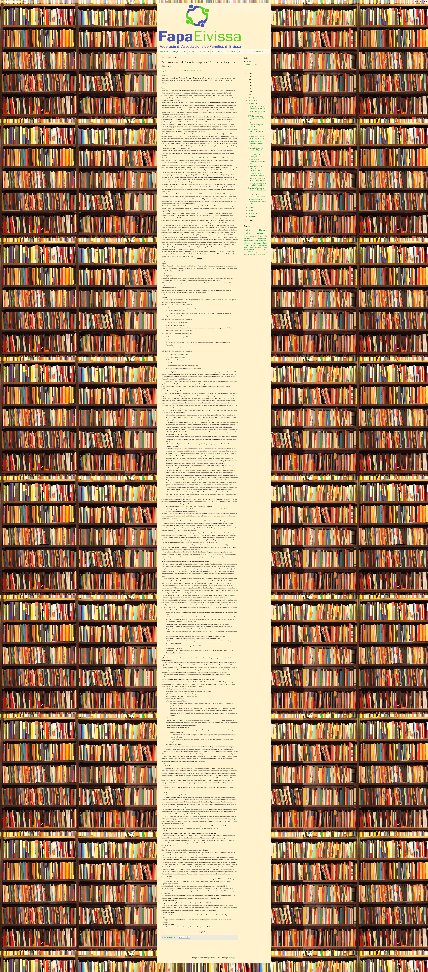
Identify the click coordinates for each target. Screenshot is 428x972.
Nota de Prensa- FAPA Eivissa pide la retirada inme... (256, 131)
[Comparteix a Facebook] (186, 937)
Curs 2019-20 (217, 51)
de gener (251, 216)
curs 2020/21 (249, 247)
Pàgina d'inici (164, 51)
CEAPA (248, 62)
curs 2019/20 (248, 252)
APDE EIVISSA (251, 64)
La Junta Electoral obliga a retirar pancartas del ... (256, 112)
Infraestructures (261, 240)
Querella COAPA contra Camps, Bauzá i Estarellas (257, 196)
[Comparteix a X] (184, 937)
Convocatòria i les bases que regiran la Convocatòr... (257, 179)
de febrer (252, 213)
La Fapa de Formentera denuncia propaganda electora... (255, 125)
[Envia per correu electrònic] (180, 937)
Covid (265, 247)
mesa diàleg (263, 252)
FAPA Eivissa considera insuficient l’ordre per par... (255, 143)
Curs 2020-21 (231, 51)
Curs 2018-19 (204, 51)
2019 (248, 85)
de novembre (253, 100)
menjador (258, 247)
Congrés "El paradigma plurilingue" (255, 156)
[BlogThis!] (182, 937)
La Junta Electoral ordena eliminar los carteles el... (256, 107)
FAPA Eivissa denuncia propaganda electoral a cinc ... (256, 118)
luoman (213, 958)
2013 (248, 220)
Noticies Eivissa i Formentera (255, 234)
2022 (248, 76)
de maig (251, 103)
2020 (248, 82)
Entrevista (257, 250)
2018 (248, 89)
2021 (248, 79)
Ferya (256, 252)
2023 (248, 73)
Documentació (258, 51)
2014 (248, 98)
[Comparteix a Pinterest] (188, 937)
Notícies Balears (255, 229)
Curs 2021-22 (244, 51)
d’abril (251, 207)
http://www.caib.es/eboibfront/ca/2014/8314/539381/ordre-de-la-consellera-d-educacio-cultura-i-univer (197, 71)
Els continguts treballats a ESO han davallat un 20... (257, 174)
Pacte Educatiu (249, 250)
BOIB (254, 238)
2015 (248, 95)
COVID (192, 51)
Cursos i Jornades (252, 243)
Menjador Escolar (179, 51)
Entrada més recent (168, 944)
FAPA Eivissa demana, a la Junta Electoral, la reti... (256, 137)
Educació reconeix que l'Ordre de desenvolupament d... (255, 168)
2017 (248, 92)
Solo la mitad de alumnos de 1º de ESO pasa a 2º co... (257, 184)
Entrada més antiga (231, 944)
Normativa (263, 250)
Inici (199, 944)
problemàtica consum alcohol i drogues (254, 254)
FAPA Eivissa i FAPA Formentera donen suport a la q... (257, 202)
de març (251, 210)
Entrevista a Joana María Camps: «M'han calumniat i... (257, 190)
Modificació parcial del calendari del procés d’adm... (255, 150)
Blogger (232, 958)
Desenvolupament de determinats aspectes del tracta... (256, 162)
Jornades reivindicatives (259, 245)
